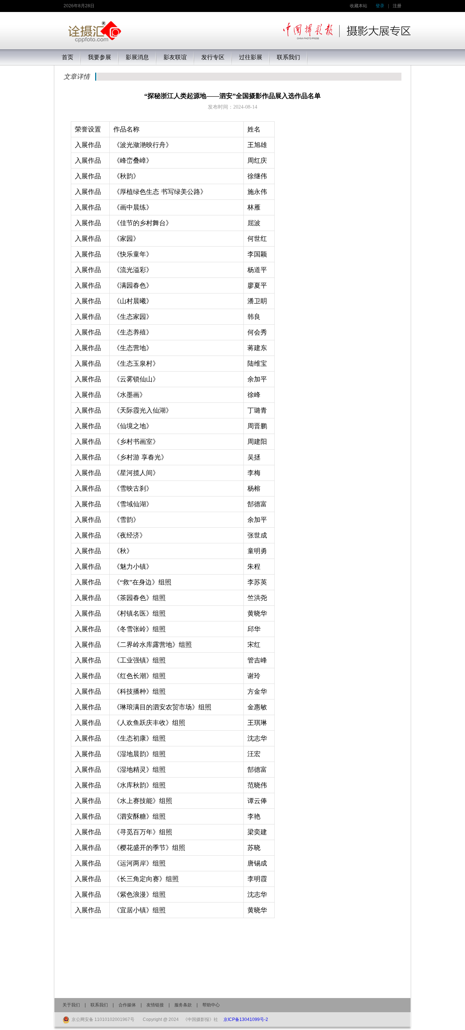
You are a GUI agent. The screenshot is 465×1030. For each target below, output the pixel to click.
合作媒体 (127, 1004)
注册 (397, 5)
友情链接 (155, 1004)
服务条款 (183, 1004)
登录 (380, 5)
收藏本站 (358, 5)
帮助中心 (211, 1004)
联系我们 (99, 1004)
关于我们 (71, 1004)
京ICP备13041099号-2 (245, 1019)
